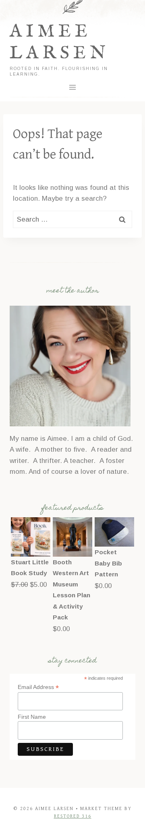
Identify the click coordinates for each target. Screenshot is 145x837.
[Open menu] (72, 87)
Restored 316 (72, 816)
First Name (32, 717)
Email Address (38, 687)
